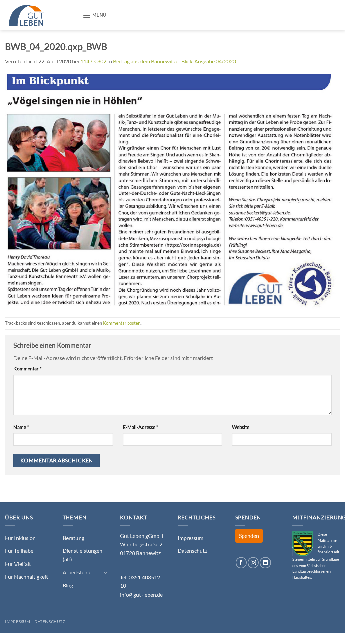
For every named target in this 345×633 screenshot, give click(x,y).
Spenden (249, 535)
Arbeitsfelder (78, 572)
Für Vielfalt (18, 563)
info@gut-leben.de (141, 594)
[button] (94, 15)
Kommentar (27, 368)
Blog (68, 585)
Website (240, 427)
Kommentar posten (121, 323)
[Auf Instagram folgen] (253, 562)
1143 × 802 (93, 61)
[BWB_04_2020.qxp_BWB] (172, 190)
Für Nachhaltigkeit (26, 576)
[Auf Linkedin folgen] (265, 562)
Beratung (73, 537)
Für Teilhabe (19, 550)
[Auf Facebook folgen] (241, 562)
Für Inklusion (20, 537)
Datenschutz (192, 550)
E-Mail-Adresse (140, 427)
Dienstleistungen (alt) (82, 554)
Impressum (190, 537)
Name (21, 427)
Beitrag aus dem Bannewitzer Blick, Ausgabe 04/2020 (174, 61)
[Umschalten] (106, 572)
